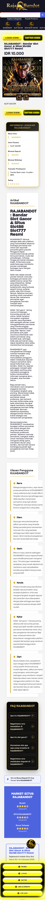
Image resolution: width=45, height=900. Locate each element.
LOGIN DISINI (12, 38)
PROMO (24, 866)
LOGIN (24, 873)
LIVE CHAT (24, 892)
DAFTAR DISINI (32, 38)
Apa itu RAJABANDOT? (20, 715)
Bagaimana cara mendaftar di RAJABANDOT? (17, 726)
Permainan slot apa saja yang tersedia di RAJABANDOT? (19, 748)
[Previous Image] (4, 77)
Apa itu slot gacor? (18, 737)
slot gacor (22, 899)
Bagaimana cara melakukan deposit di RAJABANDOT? (20, 761)
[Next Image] (41, 77)
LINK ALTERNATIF (24, 886)
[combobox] (20, 14)
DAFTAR (24, 879)
